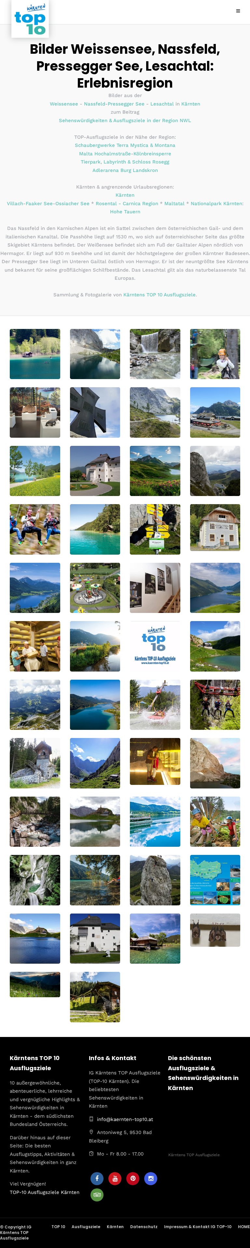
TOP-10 (18, 1192)
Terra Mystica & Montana (146, 145)
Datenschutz (144, 1226)
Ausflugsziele (86, 1226)
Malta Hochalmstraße (105, 154)
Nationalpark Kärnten (216, 203)
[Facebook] (97, 1178)
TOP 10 (58, 1226)
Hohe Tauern (125, 212)
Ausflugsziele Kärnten (53, 1192)
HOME (244, 1226)
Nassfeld (94, 104)
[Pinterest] (132, 1178)
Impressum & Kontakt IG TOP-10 (197, 1226)
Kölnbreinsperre (152, 154)
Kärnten (190, 104)
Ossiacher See (72, 203)
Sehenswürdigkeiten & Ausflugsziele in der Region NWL (125, 120)
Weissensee (64, 104)
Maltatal (174, 203)
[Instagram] (150, 1178)
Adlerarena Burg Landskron (125, 170)
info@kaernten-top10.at (125, 1119)
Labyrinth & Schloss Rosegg (136, 162)
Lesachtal (162, 104)
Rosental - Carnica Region (127, 203)
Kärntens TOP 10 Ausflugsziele (159, 295)
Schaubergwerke (95, 145)
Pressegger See (126, 104)
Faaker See (39, 203)
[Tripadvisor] (97, 1194)
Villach (15, 203)
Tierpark (91, 162)
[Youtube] (114, 1178)
